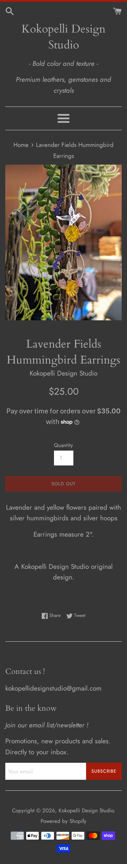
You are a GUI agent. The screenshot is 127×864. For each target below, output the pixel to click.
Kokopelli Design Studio (63, 37)
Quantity (63, 445)
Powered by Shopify (63, 821)
